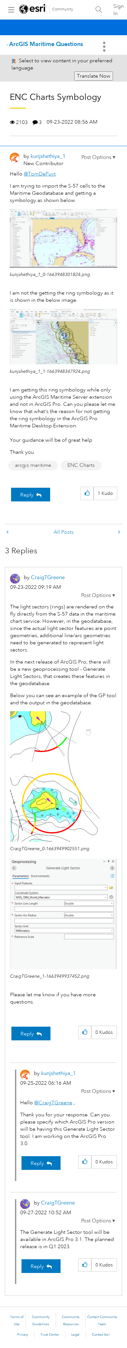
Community (62, 9)
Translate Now (93, 76)
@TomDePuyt (40, 174)
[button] (98, 157)
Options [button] (105, 46)
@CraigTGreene (53, 1102)
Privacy (22, 1335)
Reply (27, 495)
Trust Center (49, 1335)
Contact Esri (101, 1335)
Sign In (118, 10)
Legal (75, 1335)
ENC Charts (81, 465)
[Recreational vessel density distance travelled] (8, 532)
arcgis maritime (33, 465)
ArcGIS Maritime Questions (46, 43)
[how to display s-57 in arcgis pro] (118, 532)
